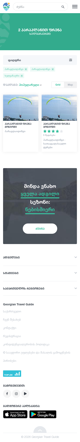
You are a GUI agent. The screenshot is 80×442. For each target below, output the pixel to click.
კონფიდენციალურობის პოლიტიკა (26, 344)
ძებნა (40, 228)
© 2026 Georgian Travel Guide (40, 437)
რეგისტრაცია (12, 336)
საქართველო (12, 311)
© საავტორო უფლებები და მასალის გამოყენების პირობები (36, 356)
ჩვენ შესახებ (12, 319)
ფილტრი (14, 60)
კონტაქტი (9, 327)
